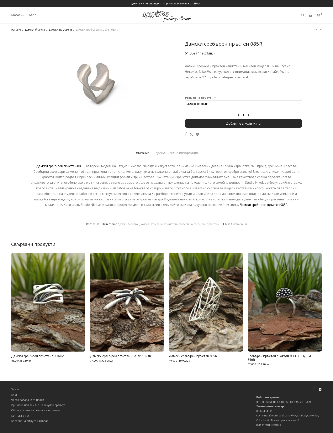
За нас (15, 389)
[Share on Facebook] (186, 134)
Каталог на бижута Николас (29, 421)
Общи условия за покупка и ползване (36, 410)
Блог (32, 15)
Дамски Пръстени (60, 29)
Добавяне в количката (243, 123)
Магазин (17, 15)
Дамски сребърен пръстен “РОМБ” (37, 356)
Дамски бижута (35, 29)
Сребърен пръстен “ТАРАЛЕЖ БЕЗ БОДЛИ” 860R (280, 358)
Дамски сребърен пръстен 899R (193, 356)
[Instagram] (320, 389)
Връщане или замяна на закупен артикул (38, 405)
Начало (16, 29)
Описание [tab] (142, 153)
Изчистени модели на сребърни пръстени (191, 224)
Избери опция (73, 346)
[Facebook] (314, 389)
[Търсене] (303, 15)
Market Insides (273, 424)
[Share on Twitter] (191, 134)
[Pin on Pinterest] (197, 134)
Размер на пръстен (200, 98)
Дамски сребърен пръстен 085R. (264, 205)
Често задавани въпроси (27, 400)
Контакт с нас (20, 415)
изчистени (240, 224)
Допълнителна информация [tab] (177, 153)
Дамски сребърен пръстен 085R (60, 166)
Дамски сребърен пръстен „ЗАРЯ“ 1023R (120, 356)
